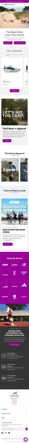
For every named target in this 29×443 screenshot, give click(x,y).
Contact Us (14, 403)
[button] (2, 4)
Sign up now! (8, 244)
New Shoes (8, 43)
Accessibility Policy (6, 438)
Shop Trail (7, 140)
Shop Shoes (14, 90)
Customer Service (14, 398)
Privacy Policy (14, 438)
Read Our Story (14, 344)
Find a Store (14, 401)
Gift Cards (14, 400)
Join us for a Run (20, 43)
